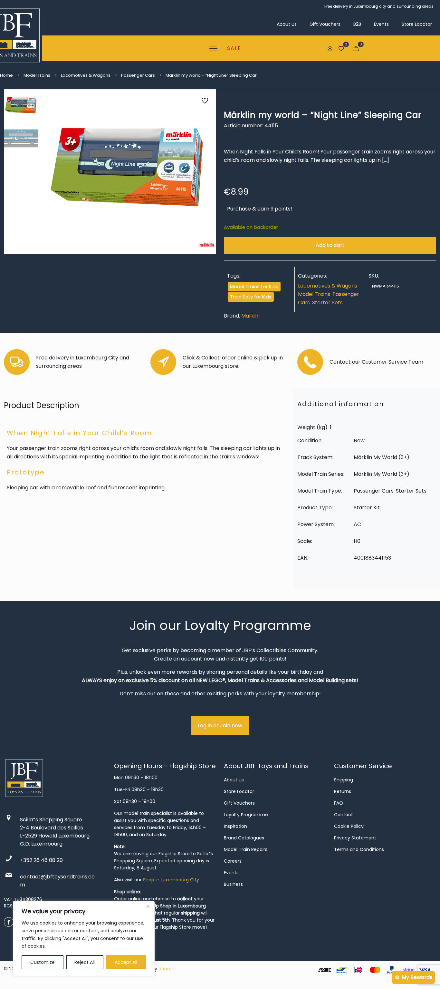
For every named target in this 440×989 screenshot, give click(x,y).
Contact (343, 814)
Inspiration (235, 826)
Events (231, 872)
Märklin (250, 315)
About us (234, 780)
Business (233, 884)
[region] (84, 938)
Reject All (84, 962)
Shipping (343, 780)
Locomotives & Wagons (85, 75)
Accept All (126, 962)
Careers (233, 861)
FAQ (338, 803)
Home (6, 75)
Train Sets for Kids (251, 297)
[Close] (148, 906)
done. (164, 968)
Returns (342, 791)
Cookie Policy (349, 826)
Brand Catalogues (244, 838)
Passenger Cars (138, 75)
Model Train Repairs (245, 849)
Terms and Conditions (359, 849)
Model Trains (37, 75)
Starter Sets (327, 302)
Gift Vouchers (239, 803)
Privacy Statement (355, 838)
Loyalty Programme (246, 814)
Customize (42, 962)
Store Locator (239, 791)
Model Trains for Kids (254, 286)
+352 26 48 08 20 (41, 860)
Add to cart (330, 245)
